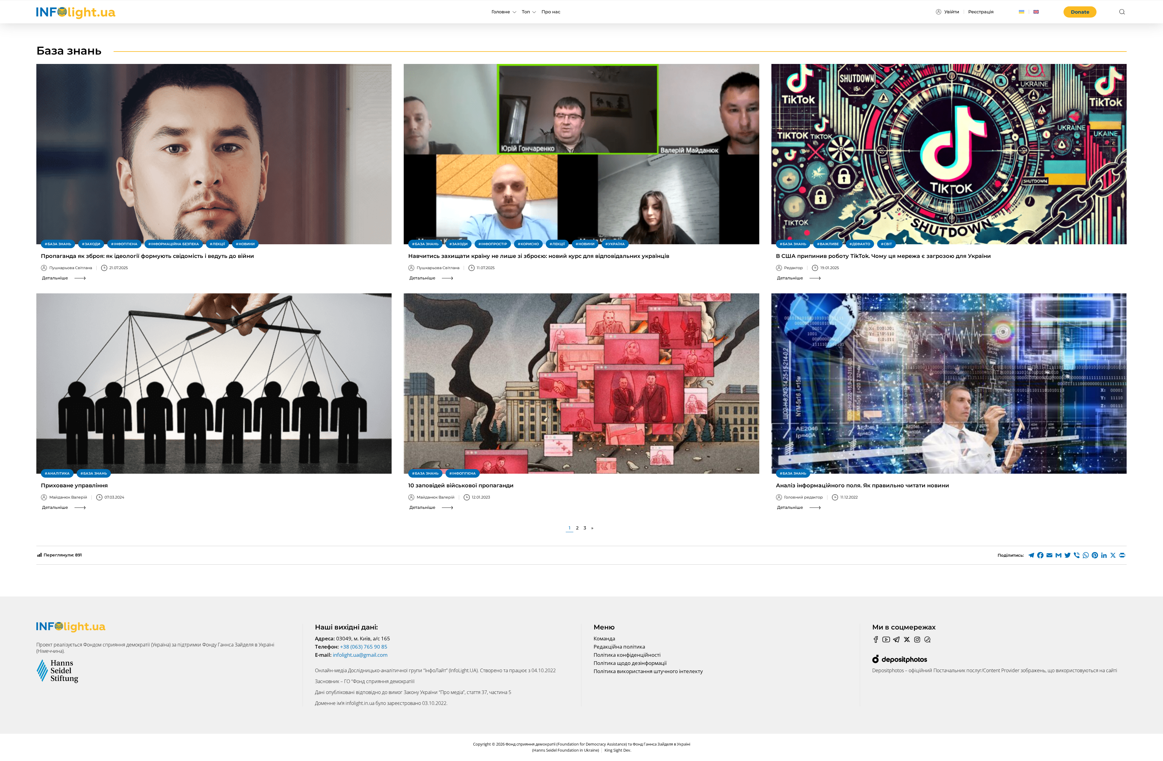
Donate (1080, 12)
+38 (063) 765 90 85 (363, 646)
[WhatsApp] (1085, 555)
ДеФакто (861, 244)
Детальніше (55, 277)
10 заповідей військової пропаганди (461, 485)
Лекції (219, 244)
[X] (1113, 555)
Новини (247, 244)
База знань (59, 244)
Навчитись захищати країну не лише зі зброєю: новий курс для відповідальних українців (538, 256)
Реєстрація (981, 12)
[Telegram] (1031, 555)
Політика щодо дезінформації (630, 662)
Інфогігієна (126, 244)
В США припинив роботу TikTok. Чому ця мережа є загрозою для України (883, 256)
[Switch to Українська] (1021, 11)
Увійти (951, 12)
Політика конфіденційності (627, 654)
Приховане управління (74, 485)
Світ (888, 244)
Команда (604, 638)
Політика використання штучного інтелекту (648, 671)
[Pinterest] (1094, 555)
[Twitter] (1067, 555)
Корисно (530, 244)
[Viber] (1076, 555)
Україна (616, 244)
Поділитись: (1011, 555)
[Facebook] (1040, 555)
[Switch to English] (1036, 11)
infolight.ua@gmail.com (360, 654)
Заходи (92, 244)
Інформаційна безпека (175, 244)
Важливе (829, 244)
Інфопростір (494, 244)
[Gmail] (1058, 555)
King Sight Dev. (618, 750)
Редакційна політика (619, 646)
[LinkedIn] (1103, 555)
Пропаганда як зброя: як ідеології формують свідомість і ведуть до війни (147, 256)
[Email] (1049, 555)
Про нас (551, 12)
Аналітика (59, 473)
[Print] (1122, 555)
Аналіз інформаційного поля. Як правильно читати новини (862, 485)
